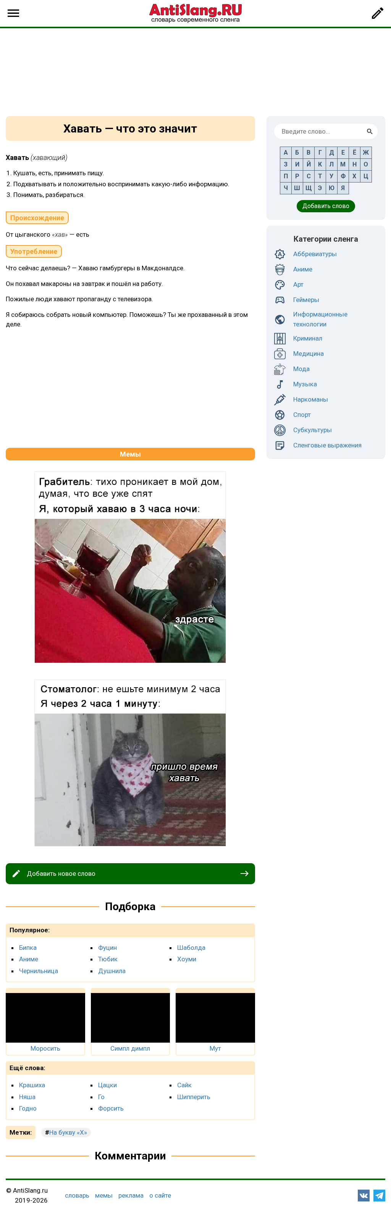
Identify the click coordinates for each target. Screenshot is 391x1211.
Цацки (107, 1085)
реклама (131, 1195)
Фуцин (107, 947)
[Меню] (13, 13)
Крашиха (32, 1085)
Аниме (28, 959)
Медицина (308, 353)
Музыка (305, 384)
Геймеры (306, 300)
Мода (301, 369)
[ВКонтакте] (364, 1195)
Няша (27, 1097)
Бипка (28, 947)
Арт (298, 284)
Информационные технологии (320, 319)
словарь (77, 1195)
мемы (104, 1195)
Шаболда (191, 947)
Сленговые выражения (327, 445)
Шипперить (193, 1097)
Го (101, 1097)
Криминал (307, 338)
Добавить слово (325, 206)
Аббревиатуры (315, 254)
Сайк (184, 1085)
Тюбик (108, 959)
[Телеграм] (379, 1195)
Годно (28, 1108)
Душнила (112, 971)
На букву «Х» (68, 1132)
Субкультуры (312, 430)
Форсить (111, 1108)
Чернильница (38, 971)
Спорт (302, 414)
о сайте (160, 1195)
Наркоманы (310, 399)
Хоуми (186, 959)
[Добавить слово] (377, 13)
